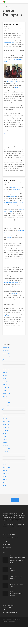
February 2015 (6, 458)
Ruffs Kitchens (14, 293)
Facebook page (18, 149)
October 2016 (6, 427)
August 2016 (5, 430)
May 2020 (5, 378)
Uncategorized (16, 28)
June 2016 (5, 433)
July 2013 (5, 470)
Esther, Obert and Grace (9, 42)
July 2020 (5, 372)
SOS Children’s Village (12, 81)
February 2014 (6, 464)
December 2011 (6, 479)
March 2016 (5, 439)
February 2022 (6, 347)
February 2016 (6, 442)
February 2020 (6, 381)
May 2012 (5, 476)
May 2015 (5, 455)
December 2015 (6, 448)
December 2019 (6, 384)
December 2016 (6, 421)
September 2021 (6, 356)
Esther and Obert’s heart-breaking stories (13, 202)
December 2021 (6, 353)
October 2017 (6, 406)
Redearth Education (8, 315)
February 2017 (6, 415)
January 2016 (6, 445)
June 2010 (5, 485)
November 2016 (6, 424)
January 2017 (6, 418)
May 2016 (5, 436)
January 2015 (6, 461)
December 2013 (6, 467)
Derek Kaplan (16, 159)
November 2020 (6, 369)
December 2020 (6, 366)
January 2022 (6, 350)
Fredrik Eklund (7, 159)
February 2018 (6, 399)
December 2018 (6, 393)
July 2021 (5, 360)
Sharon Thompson (9, 28)
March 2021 (5, 363)
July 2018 (5, 396)
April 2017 (5, 412)
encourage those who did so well (11, 282)
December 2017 (6, 402)
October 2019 (6, 387)
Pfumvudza (8, 237)
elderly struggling (12, 196)
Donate (15, 500)
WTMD (20, 187)
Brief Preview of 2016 (11, 180)
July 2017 (5, 409)
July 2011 (5, 482)
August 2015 (5, 452)
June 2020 (5, 375)
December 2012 (6, 473)
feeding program (17, 189)
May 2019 (5, 390)
